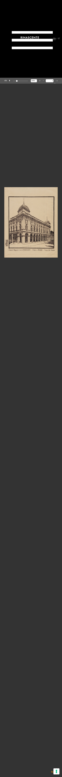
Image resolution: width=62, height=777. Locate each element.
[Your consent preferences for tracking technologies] (56, 771)
